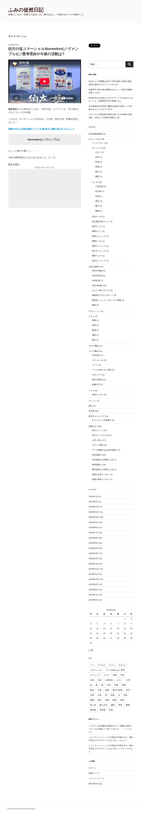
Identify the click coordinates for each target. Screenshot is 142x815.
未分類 (91, 411)
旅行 (90, 406)
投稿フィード (94, 773)
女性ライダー (98, 394)
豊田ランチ (97, 256)
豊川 (97, 172)
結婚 (122, 700)
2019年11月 (94, 574)
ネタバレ (122, 665)
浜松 (97, 201)
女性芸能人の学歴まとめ (102, 460)
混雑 (113, 695)
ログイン (92, 768)
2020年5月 (93, 543)
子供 (109, 685)
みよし (98, 152)
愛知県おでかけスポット (102, 295)
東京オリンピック (96, 416)
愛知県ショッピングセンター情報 (106, 300)
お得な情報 (93, 267)
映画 (94, 305)
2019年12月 (94, 569)
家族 (92, 690)
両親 (115, 675)
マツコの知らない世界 (101, 370)
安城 (97, 162)
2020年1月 (93, 564)
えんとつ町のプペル (100, 290)
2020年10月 (94, 517)
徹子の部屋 (97, 379)
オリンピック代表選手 (101, 420)
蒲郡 (94, 335)
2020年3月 (93, 553)
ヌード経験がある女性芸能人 (104, 450)
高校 (111, 710)
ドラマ (95, 365)
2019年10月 (94, 579)
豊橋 (97, 211)
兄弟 (92, 680)
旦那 (92, 695)
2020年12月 (94, 507)
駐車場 (93, 710)
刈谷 (97, 157)
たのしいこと (94, 311)
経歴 (114, 700)
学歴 (116, 685)
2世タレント (97, 430)
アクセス (101, 665)
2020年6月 (93, 538)
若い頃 (93, 705)
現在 (126, 695)
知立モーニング (99, 251)
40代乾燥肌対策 (95, 134)
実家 (124, 685)
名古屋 (98, 191)
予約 (122, 675)
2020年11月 (94, 512)
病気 (100, 700)
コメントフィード (96, 778)
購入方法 (103, 705)
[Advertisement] (44, 188)
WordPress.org (95, 783)
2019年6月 (93, 600)
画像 (92, 700)
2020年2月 (93, 558)
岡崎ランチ (97, 241)
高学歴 (102, 710)
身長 (120, 705)
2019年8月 (93, 590)
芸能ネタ (92, 426)
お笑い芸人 (97, 440)
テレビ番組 (93, 351)
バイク (91, 390)
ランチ (95, 182)
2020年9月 (93, 522)
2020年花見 (97, 276)
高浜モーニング (99, 261)
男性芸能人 (97, 464)
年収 (100, 690)
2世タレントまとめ (100, 435)
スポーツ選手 (98, 445)
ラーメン (92, 401)
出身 (100, 680)
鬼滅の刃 (96, 384)
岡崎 (94, 320)
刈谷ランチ (97, 216)
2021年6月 (93, 501)
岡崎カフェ (97, 231)
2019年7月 (93, 595)
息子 (128, 690)
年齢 (107, 690)
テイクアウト (98, 143)
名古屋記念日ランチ (100, 221)
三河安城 (99, 186)
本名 (100, 695)
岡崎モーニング (99, 236)
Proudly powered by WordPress (21, 809)
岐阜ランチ (97, 226)
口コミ (119, 680)
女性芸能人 (97, 455)
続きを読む (13, 164)
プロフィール (96, 670)
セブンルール (98, 360)
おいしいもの (94, 139)
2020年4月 (93, 548)
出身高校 (109, 680)
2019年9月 (93, 584)
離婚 (128, 705)
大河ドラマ (97, 375)
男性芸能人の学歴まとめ (102, 469)
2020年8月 (93, 527)
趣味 (113, 705)
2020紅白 (96, 355)
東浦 (97, 167)
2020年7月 (93, 532)
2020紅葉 (96, 280)
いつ (92, 665)
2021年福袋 (97, 285)
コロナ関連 (93, 346)
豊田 (97, 176)
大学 (128, 680)
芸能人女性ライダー (100, 474)
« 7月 (91, 650)
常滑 (94, 325)
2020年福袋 (97, 271)
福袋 (107, 700)
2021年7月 (93, 496)
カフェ (91, 316)
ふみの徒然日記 (26, 10)
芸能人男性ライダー (100, 479)
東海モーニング (99, 246)
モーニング (97, 148)
